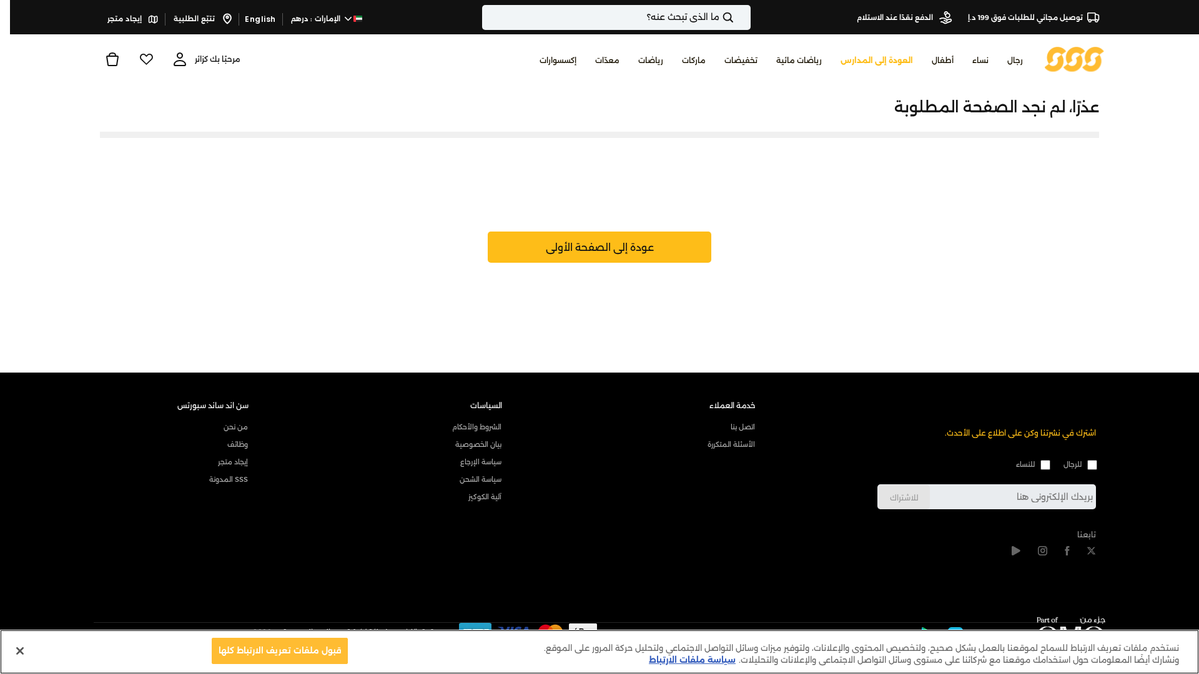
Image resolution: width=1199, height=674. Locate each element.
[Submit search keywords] (739, 17)
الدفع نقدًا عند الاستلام (896, 17)
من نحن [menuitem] (236, 426)
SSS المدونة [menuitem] (228, 479)
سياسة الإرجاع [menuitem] (480, 461)
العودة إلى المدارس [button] (877, 60)
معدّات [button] (607, 60)
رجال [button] (1015, 60)
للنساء (1025, 464)
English (260, 19)
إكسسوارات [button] (558, 60)
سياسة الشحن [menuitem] (480, 479)
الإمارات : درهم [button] (317, 18)
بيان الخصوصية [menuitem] (478, 444)
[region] (599, 652)
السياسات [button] (486, 405)
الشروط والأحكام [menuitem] (476, 426)
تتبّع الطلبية (195, 18)
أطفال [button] (943, 60)
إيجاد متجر (125, 18)
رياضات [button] (650, 60)
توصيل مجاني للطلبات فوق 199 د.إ (1025, 17)
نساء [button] (980, 60)
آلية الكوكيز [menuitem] (484, 496)
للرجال (1072, 464)
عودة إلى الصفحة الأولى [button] (600, 247)
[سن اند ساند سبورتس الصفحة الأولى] (1074, 58)
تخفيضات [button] (740, 60)
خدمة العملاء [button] (732, 405)
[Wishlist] (146, 59)
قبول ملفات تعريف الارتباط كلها (280, 650)
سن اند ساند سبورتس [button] (213, 405)
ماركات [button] (694, 60)
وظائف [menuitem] (237, 444)
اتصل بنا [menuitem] (743, 426)
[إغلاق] (20, 651)
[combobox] (616, 17)
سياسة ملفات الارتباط (692, 660)
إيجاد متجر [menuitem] (233, 461)
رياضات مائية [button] (799, 60)
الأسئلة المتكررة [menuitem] (731, 444)
